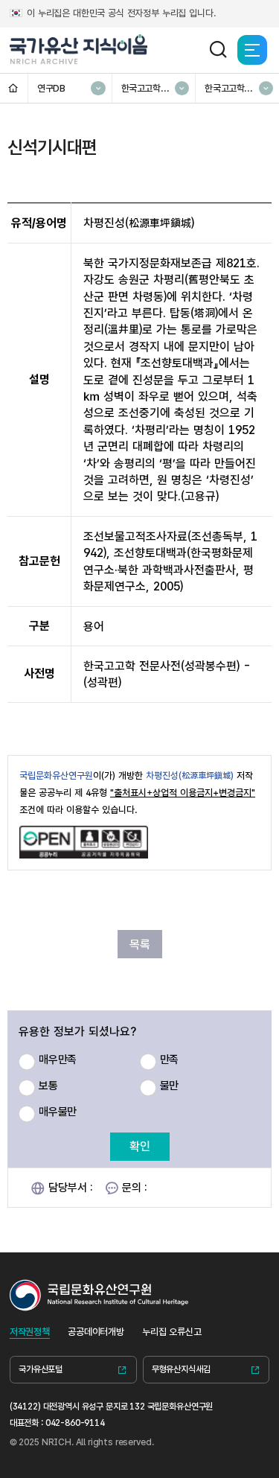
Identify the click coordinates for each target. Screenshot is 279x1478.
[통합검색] (218, 50)
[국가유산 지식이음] (79, 50)
